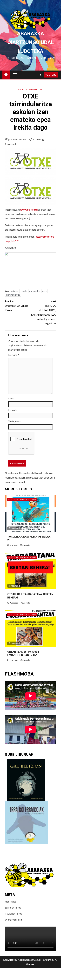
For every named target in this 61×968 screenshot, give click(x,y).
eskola (24, 291)
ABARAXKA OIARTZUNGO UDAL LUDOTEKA (30, 42)
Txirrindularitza (13, 294)
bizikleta (15, 291)
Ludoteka (13, 499)
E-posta (12, 409)
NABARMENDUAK (34, 89)
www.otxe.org (29, 209)
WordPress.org (13, 919)
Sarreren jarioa (13, 907)
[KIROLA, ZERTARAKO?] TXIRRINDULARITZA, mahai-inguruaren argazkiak (43, 312)
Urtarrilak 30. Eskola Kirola (16, 306)
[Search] (40, 74)
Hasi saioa (10, 901)
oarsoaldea (34, 291)
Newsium (45, 959)
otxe (44, 291)
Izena (11, 398)
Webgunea (14, 421)
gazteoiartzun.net (17, 139)
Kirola (21, 89)
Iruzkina (13, 354)
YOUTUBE (50, 74)
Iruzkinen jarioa (13, 913)
